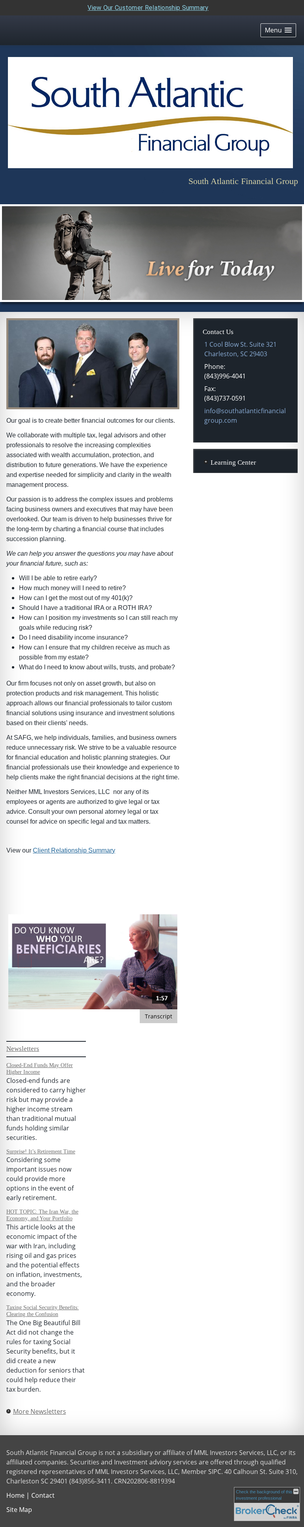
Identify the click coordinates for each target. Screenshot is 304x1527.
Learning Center (233, 462)
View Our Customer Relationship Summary (147, 7)
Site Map (19, 1509)
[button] (278, 30)
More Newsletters (39, 1411)
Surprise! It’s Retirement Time (40, 1152)
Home (15, 1495)
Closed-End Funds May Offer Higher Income (39, 1068)
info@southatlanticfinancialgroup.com (245, 415)
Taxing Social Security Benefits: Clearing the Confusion (42, 1311)
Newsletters (22, 1048)
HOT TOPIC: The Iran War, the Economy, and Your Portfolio (42, 1215)
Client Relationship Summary (74, 850)
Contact (43, 1495)
